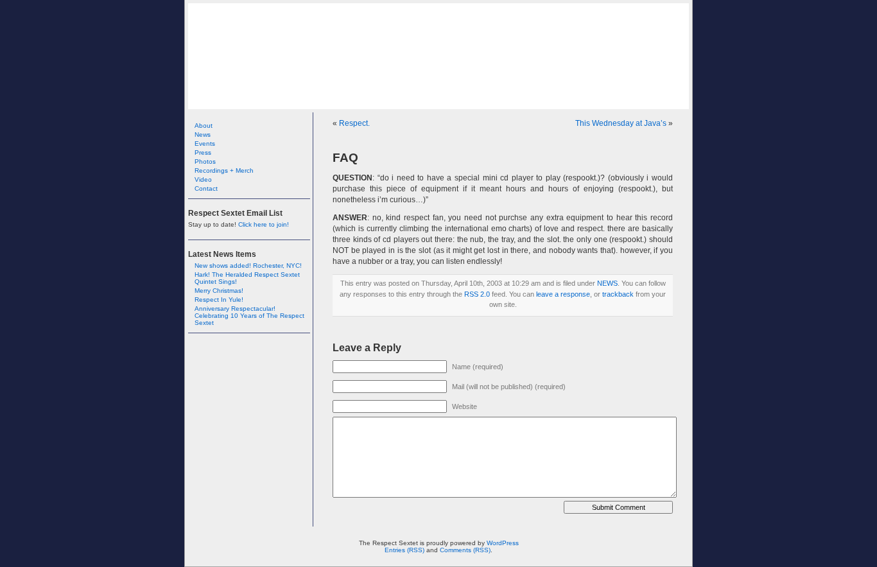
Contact (206, 188)
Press (203, 152)
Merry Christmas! (219, 290)
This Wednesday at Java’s (620, 123)
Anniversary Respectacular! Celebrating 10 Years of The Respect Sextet (249, 315)
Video (203, 179)
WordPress (503, 542)
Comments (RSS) (465, 550)
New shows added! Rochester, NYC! (248, 265)
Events (205, 143)
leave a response (563, 294)
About (204, 125)
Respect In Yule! (219, 299)
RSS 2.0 (477, 294)
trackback (618, 294)
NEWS (607, 283)
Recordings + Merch (224, 170)
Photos (205, 161)
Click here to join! (263, 224)
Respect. (354, 123)
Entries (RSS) (404, 550)
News (203, 134)
